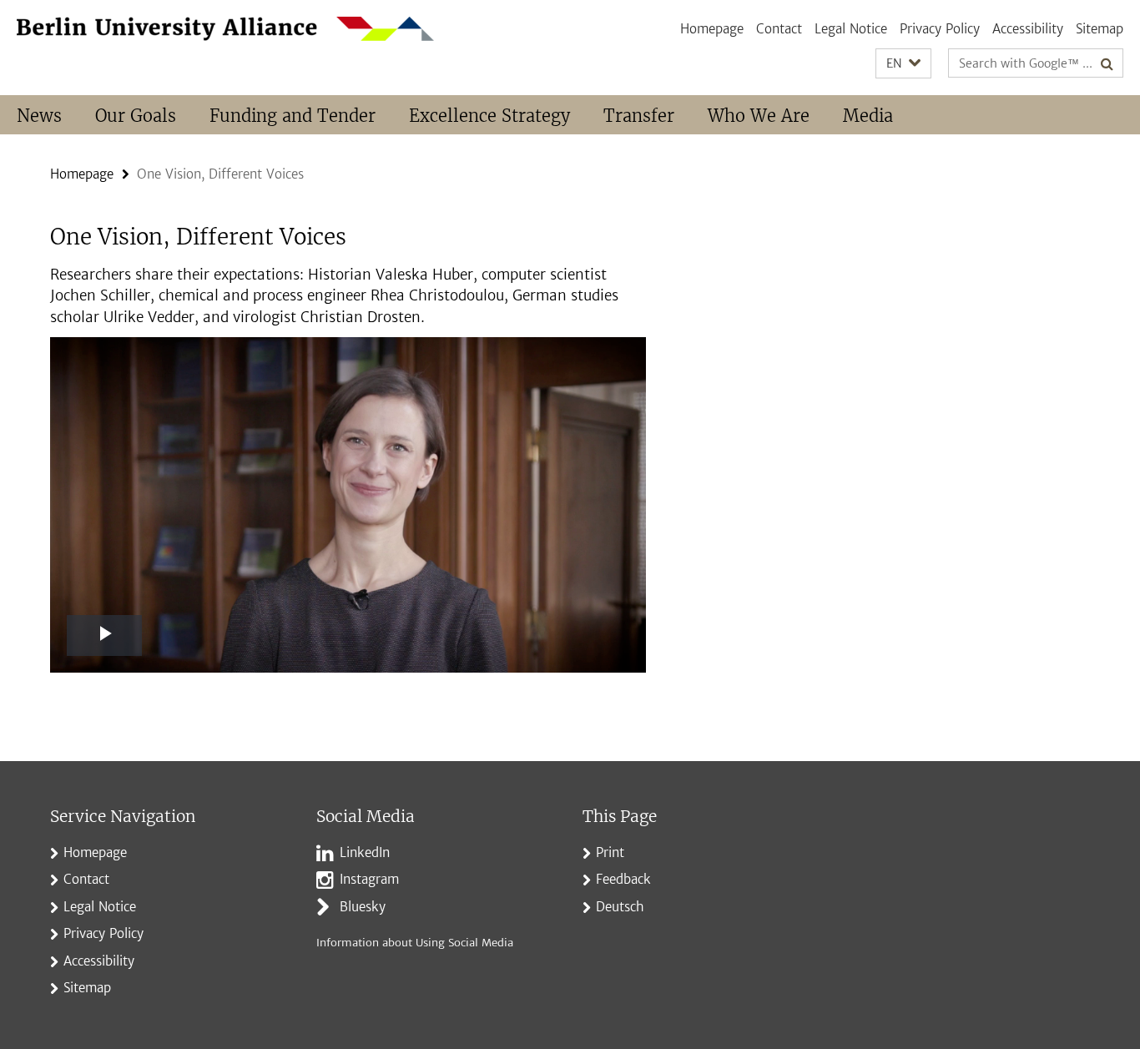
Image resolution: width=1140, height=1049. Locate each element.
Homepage (712, 29)
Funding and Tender (292, 115)
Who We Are (759, 115)
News (39, 115)
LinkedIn (365, 852)
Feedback (623, 879)
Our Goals (135, 115)
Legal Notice (851, 29)
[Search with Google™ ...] (1107, 63)
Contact (779, 29)
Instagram (369, 879)
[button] (903, 63)
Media (868, 115)
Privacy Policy (940, 29)
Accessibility (1027, 29)
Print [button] (610, 852)
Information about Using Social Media (414, 943)
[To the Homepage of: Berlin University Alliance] (225, 29)
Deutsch (620, 907)
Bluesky (363, 907)
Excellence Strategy (489, 115)
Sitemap (1099, 29)
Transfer (638, 115)
